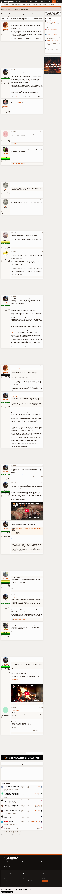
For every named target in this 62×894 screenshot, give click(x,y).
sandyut (38, 794)
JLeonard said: (15, 660)
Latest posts (48, 18)
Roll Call (15, 813)
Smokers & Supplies (27, 4)
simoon (5, 802)
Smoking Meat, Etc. (51, 4)
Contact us (6, 880)
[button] (22, 1)
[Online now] (5, 628)
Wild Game (16, 828)
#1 (42, 22)
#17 (42, 594)
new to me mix (7, 827)
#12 (42, 393)
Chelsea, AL (7, 144)
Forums (25, 1)
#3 (42, 99)
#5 (42, 147)
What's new (18, 1)
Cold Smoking (34, 4)
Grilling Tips (49, 45)
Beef (14, 824)
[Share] (40, 23)
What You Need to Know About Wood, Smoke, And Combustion (30, 528)
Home (5, 876)
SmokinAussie (37, 822)
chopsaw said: (14, 597)
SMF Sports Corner (51, 38)
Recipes (44, 4)
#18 (42, 623)
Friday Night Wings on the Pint (11, 805)
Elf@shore (6, 795)
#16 (42, 571)
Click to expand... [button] (26, 378)
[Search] (60, 1)
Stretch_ (6, 813)
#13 (42, 465)
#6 (42, 182)
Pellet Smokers (16, 802)
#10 (42, 296)
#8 (42, 232)
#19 (42, 657)
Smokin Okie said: (15, 368)
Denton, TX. (7, 264)
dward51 (6, 806)
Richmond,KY (7, 248)
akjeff (5, 824)
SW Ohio (8, 112)
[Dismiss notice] (60, 7)
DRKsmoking (37, 806)
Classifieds (25, 883)
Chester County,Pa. (6, 196)
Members (43, 1)
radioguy (6, 789)
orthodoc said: (14, 396)
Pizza (48, 51)
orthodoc (3, 16)
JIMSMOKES (38, 811)
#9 (42, 251)
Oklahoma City (7, 83)
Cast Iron (57, 4)
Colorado (8, 164)
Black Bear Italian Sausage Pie (53, 48)
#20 (42, 707)
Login (43, 876)
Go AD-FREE (44, 880)
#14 (42, 482)
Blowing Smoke (14, 4)
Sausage (19, 4)
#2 (42, 69)
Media (36, 1)
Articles (30, 1)
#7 (42, 199)
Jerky (40, 4)
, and (23, 247)
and (19, 163)
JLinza (39, 817)
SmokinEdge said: (15, 186)
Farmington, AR (7, 638)
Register (43, 878)
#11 (42, 365)
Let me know (9, 9)
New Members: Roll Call (5, 4)
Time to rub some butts (52, 29)
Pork (14, 818)
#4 (42, 131)
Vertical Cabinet (14, 679)
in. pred (38, 801)
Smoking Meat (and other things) (29, 880)
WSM (29, 80)
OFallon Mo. (7, 587)
